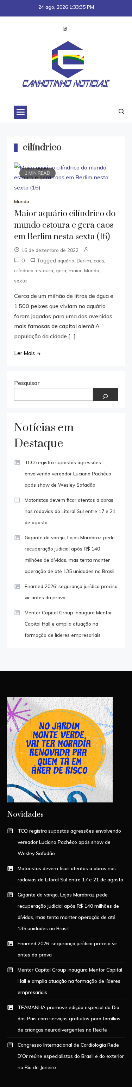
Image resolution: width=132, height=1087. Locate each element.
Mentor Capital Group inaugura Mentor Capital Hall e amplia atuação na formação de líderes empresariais (68, 623)
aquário (65, 261)
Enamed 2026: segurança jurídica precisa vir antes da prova (71, 592)
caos (99, 261)
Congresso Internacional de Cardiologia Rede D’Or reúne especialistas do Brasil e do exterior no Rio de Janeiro (71, 1056)
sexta (20, 281)
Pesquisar (26, 382)
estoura (44, 270)
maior (75, 270)
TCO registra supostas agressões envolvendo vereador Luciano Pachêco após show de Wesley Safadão (68, 473)
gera (61, 270)
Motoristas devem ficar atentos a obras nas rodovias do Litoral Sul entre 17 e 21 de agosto (70, 511)
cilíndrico (23, 270)
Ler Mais (24, 353)
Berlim (84, 261)
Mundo (21, 201)
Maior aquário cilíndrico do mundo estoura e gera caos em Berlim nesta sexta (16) (64, 225)
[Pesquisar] (105, 394)
